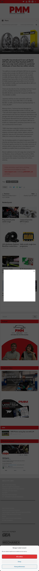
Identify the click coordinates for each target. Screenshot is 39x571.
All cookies (19, 556)
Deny (19, 561)
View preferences (19, 566)
